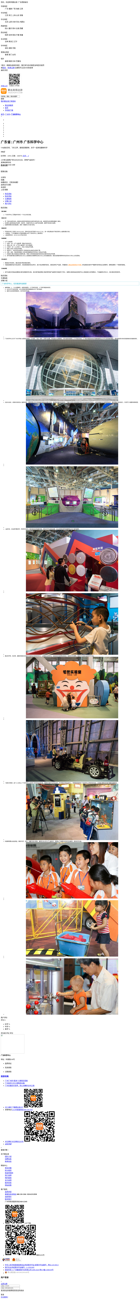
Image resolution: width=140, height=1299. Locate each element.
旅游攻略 (5, 1076)
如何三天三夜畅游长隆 (16, 1083)
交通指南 (8, 199)
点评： (26, 156)
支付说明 (8, 1180)
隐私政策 (8, 1185)
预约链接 (8, 1178)
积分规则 (8, 1170)
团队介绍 (8, 1156)
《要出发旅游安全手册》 (75, 265)
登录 (4, 68)
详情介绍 (8, 201)
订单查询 (12, 101)
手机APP (4, 86)
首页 (6, 108)
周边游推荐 (9, 105)
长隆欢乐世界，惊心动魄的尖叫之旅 (21, 1085)
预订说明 (8, 1175)
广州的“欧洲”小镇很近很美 (18, 1081)
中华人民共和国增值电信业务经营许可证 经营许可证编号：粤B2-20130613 (32, 1265)
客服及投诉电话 (10, 1194)
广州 (6, 1081)
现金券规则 (9, 1173)
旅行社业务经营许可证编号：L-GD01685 (19, 1267)
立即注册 (4, 1284)
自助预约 (8, 1197)
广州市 (7, 114)
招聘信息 (8, 1159)
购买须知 (8, 194)
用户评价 (8, 204)
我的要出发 (5, 101)
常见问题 (8, 1168)
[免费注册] (11, 68)
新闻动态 (8, 1161)
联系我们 (8, 1199)
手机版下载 (9, 110)
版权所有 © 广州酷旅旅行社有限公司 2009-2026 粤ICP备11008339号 (29, 1270)
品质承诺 (8, 1192)
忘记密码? (4, 1297)
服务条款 (8, 1183)
